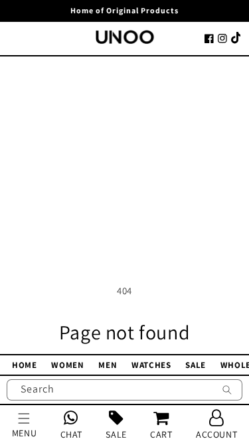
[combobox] (124, 390)
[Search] (227, 391)
